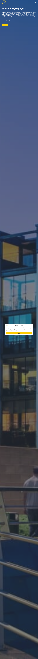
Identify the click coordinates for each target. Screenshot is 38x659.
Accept (19, 333)
